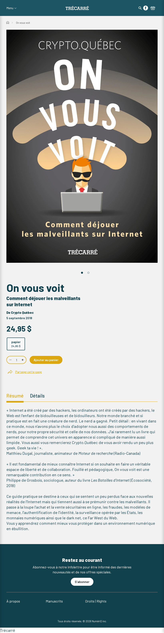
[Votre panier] (153, 8)
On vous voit (23, 22)
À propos (13, 601)
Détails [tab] (37, 396)
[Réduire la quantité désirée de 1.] (10, 359)
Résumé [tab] (15, 396)
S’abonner (82, 582)
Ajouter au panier (46, 360)
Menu (9, 8)
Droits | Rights (95, 601)
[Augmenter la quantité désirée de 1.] (23, 359)
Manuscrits (54, 601)
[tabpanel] (82, 469)
